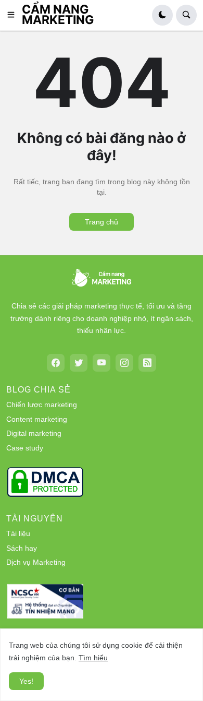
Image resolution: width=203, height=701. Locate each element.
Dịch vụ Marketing (36, 562)
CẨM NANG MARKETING (58, 14)
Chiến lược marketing (41, 404)
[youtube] (101, 363)
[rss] (147, 363)
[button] (14, 15)
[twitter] (78, 363)
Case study (24, 448)
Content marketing (36, 419)
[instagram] (124, 363)
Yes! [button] (26, 681)
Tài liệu (18, 533)
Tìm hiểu (93, 658)
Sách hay (21, 548)
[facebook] (56, 363)
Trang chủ (101, 222)
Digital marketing (33, 433)
